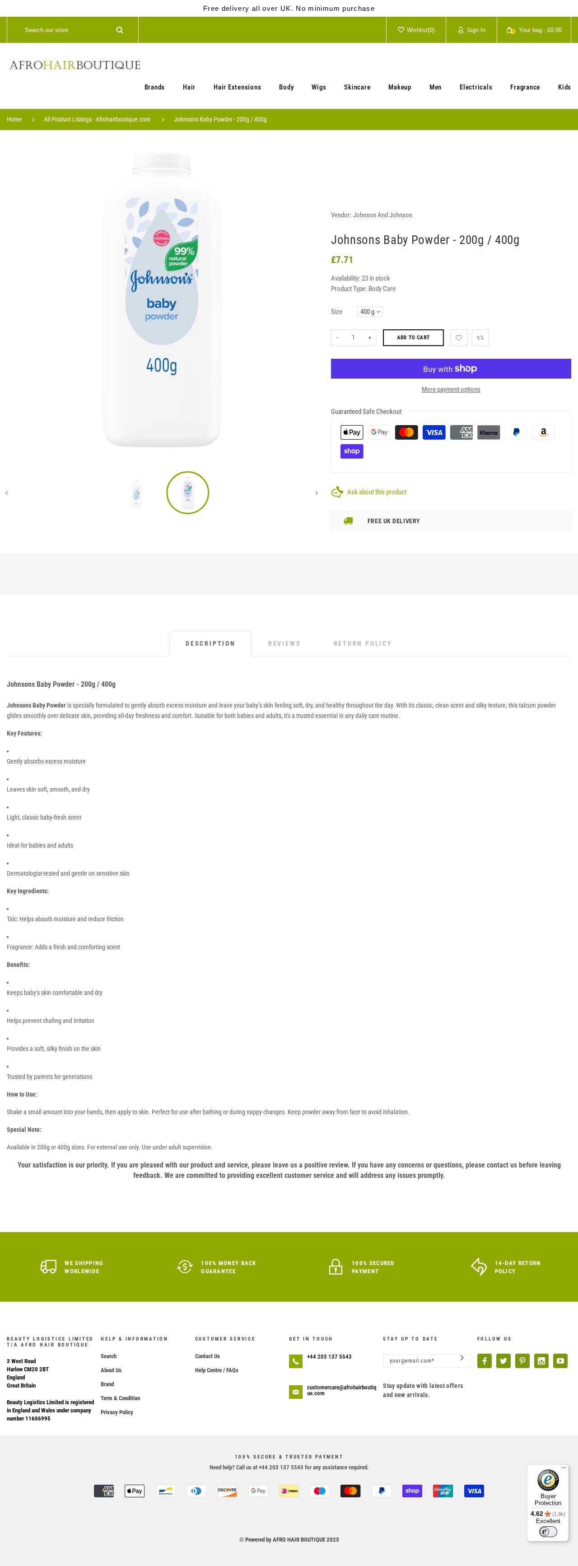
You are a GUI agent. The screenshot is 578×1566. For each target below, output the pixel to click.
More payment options (451, 389)
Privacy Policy (117, 1412)
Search (109, 1356)
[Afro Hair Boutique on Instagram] (541, 1361)
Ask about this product (376, 492)
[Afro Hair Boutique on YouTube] (560, 1361)
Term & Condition (120, 1398)
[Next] (304, 300)
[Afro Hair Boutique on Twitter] (503, 1361)
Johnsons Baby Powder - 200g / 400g (220, 119)
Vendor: (341, 215)
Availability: (346, 278)
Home (14, 119)
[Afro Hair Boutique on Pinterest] (522, 1361)
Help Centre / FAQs (216, 1370)
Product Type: (349, 289)
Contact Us (207, 1356)
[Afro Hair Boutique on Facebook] (484, 1361)
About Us (111, 1370)
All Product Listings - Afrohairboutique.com (97, 119)
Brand (107, 1384)
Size (336, 312)
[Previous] (20, 300)
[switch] (548, 1531)
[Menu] (563, 1469)
